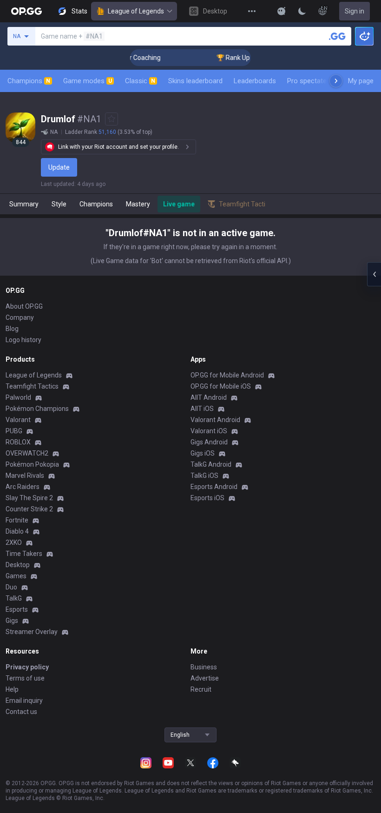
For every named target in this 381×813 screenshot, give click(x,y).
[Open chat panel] (374, 274)
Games (16, 576)
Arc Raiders (22, 486)
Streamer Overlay (32, 631)
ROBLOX (18, 442)
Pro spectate (307, 81)
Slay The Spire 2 (29, 498)
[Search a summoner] (337, 36)
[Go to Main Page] (26, 11)
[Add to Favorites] (111, 119)
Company (20, 317)
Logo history (23, 340)
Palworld (18, 397)
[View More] (252, 11)
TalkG (14, 598)
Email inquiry (24, 700)
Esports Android (213, 486)
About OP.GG (24, 306)
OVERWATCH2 (27, 453)
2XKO (14, 542)
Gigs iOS (202, 453)
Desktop (18, 564)
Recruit (200, 689)
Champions (28, 81)
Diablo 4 (17, 531)
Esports (17, 609)
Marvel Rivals (25, 475)
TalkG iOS (204, 475)
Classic (140, 81)
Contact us (21, 711)
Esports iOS (207, 498)
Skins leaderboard (195, 81)
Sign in (354, 11)
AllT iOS (202, 408)
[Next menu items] (335, 80)
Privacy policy (27, 667)
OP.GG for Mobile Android (227, 375)
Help (12, 689)
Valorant (18, 419)
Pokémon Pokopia (32, 464)
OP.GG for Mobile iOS (220, 386)
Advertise (204, 678)
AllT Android (208, 397)
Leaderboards (255, 81)
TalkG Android (210, 464)
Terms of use (25, 678)
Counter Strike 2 (29, 509)
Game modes (87, 81)
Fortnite (17, 520)
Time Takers (24, 553)
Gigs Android (209, 442)
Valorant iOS (208, 431)
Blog (12, 328)
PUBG (14, 431)
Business (203, 667)
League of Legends (136, 11)
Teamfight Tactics (32, 386)
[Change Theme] (302, 11)
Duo (11, 587)
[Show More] (281, 11)
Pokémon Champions (37, 408)
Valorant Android (215, 419)
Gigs (12, 620)
